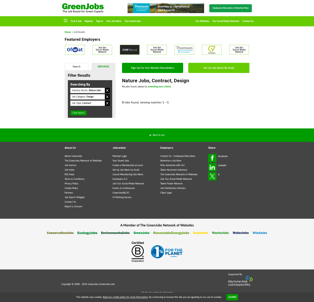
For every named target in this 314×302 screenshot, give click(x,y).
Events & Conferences (124, 188)
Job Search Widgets (75, 197)
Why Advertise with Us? (172, 165)
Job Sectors (70, 165)
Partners (69, 193)
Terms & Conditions (74, 179)
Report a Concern (73, 206)
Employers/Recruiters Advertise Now (231, 8)
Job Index (69, 170)
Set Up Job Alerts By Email (218, 68)
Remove (107, 90)
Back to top (159, 135)
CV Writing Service (122, 197)
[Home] (91, 8)
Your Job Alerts (113, 21)
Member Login (120, 156)
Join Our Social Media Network (128, 184)
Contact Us (247, 21)
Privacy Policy (71, 184)
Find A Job (76, 21)
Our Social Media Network (225, 21)
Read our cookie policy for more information (125, 297)
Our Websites (202, 21)
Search (76, 66)
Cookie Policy (71, 188)
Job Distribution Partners (173, 188)
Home (65, 20)
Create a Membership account (128, 165)
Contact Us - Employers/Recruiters (177, 156)
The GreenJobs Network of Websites (83, 161)
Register (89, 21)
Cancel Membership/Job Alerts (128, 174)
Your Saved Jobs (133, 21)
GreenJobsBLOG (121, 193)
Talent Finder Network (171, 184)
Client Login (166, 193)
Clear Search (78, 113)
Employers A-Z (120, 179)
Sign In (99, 21)
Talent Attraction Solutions (173, 170)
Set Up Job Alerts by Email (126, 170)
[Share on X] (212, 176)
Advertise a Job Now (170, 161)
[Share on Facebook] (212, 158)
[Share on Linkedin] (212, 167)
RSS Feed (69, 174)
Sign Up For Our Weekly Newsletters (152, 68)
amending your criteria (159, 87)
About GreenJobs (73, 156)
